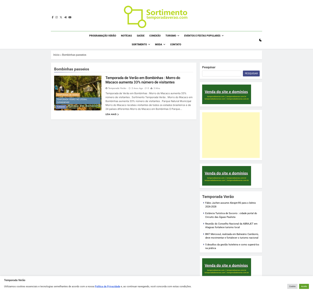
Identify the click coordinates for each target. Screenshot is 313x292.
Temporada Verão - (117, 88)
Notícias (126, 35)
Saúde (140, 35)
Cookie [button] (292, 286)
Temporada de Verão (68, 94)
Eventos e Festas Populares (202, 35)
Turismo (170, 35)
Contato (175, 44)
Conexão (155, 35)
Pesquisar (209, 67)
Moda (158, 44)
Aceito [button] (304, 286)
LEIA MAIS (110, 114)
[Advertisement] (231, 135)
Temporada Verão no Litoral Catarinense (72, 101)
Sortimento (139, 44)
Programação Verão (102, 35)
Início (56, 54)
